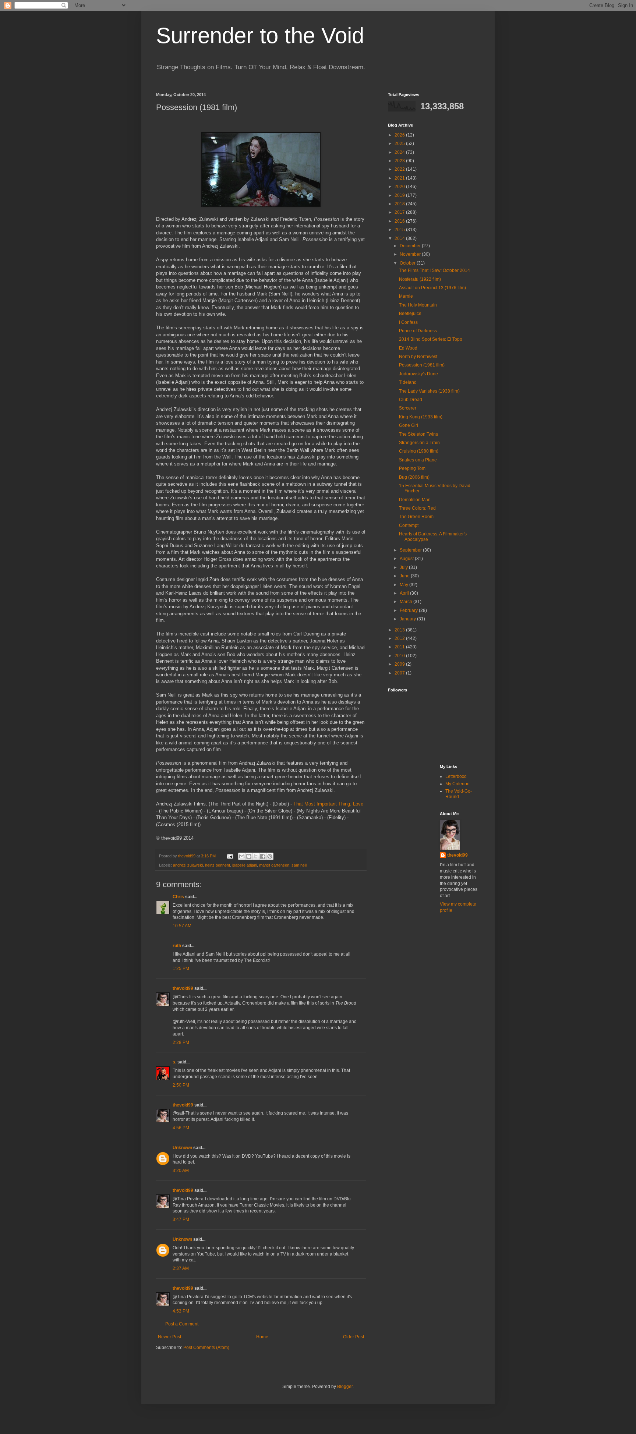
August (407, 558)
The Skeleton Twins (418, 434)
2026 (400, 135)
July (404, 567)
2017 (400, 212)
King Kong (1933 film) (420, 416)
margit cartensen (274, 865)
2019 (400, 195)
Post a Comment (181, 1324)
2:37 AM (181, 1268)
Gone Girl (408, 425)
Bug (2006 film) (414, 477)
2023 (400, 160)
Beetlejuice (410, 313)
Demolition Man (415, 499)
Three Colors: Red (417, 508)
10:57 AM (182, 925)
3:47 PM (181, 1219)
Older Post (353, 1336)
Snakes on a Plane (418, 460)
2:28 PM (181, 1042)
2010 (400, 655)
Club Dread (410, 399)
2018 (400, 203)
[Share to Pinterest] (269, 856)
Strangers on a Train (419, 442)
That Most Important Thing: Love (328, 804)
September (411, 550)
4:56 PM (181, 1127)
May (404, 584)
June (405, 575)
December (411, 245)
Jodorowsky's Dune (418, 373)
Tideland (408, 382)
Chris (178, 896)
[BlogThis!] (248, 856)
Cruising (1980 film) (418, 451)
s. (174, 1062)
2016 (400, 221)
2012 (400, 638)
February (409, 610)
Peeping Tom (412, 468)
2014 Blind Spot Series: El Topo (430, 339)
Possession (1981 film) (422, 365)
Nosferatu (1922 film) (420, 279)
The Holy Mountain (418, 305)
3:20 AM (181, 1170)
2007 (400, 673)
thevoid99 (183, 988)
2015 (400, 229)
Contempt (408, 525)
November (411, 254)
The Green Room (416, 516)
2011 (400, 646)
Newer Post (169, 1336)
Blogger (345, 1386)
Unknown (182, 1147)
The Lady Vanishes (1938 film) (429, 391)
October (408, 263)
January (408, 619)
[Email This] (241, 856)
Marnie (406, 296)
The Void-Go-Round (458, 794)
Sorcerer (407, 408)
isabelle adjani (244, 865)
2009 (400, 664)
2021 (400, 178)
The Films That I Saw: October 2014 (434, 270)
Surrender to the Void (260, 35)
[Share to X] (255, 856)
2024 (400, 152)
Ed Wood (408, 348)
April (405, 593)
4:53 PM (181, 1311)
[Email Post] (229, 856)
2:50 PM (181, 1085)
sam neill (299, 865)
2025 (400, 143)
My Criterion (457, 783)
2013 (400, 630)
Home (262, 1336)
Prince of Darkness (418, 330)
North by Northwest (418, 356)
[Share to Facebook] (262, 856)
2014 (400, 238)
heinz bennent (217, 865)
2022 (400, 169)
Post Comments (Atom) (206, 1347)
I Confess (408, 322)
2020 (400, 186)
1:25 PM (181, 968)
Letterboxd (456, 776)
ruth (177, 945)
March (406, 601)
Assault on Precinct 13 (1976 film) (432, 287)
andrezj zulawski (188, 865)
